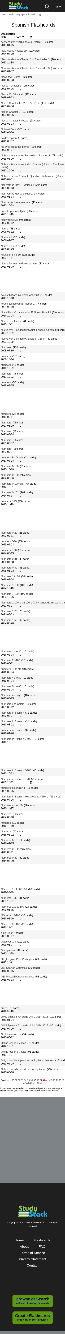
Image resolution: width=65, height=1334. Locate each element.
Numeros (6, 813)
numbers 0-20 (9, 541)
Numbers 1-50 (9, 620)
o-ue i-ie (5, 932)
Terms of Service (32, 1253)
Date (3, 36)
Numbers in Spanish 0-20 (15, 779)
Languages (20, 14)
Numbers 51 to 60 (11, 686)
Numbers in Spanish (12, 712)
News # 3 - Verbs (10, 76)
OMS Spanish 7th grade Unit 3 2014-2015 (24, 1016)
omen (4, 1007)
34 (25, 1080)
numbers (6, 356)
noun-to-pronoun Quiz (13, 211)
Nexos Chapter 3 (10, 111)
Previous (5, 1080)
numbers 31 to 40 (11, 668)
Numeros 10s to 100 (12, 906)
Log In (57, 6)
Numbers (6, 347)
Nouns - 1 (6, 237)
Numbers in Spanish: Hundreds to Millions (24, 796)
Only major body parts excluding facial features (27, 1060)
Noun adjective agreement (16, 202)
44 (57, 1080)
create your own (15, 1090)
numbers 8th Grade (12, 457)
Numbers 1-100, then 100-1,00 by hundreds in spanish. (32, 602)
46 (63, 1080)
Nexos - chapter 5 (11, 85)
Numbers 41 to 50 (11, 677)
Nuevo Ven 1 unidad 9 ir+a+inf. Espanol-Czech (27, 329)
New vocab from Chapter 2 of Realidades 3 (25, 68)
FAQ (42, 1246)
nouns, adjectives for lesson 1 (17, 303)
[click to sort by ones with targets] (31, 37)
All (11, 14)
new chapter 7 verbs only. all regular (21, 41)
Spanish (31, 14)
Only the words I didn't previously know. (23, 1069)
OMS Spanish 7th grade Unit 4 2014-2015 (24, 1025)
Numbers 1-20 (9, 611)
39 (41, 1080)
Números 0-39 (9, 857)
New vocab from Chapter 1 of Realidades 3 (25, 59)
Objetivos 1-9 (8, 941)
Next (39, 1083)
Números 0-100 (10, 848)
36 (31, 1080)
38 (38, 1080)
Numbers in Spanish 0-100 (16, 738)
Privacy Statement (32, 1259)
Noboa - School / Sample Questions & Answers (27, 176)
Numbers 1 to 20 (10, 576)
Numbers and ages (12, 695)
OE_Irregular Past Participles (17, 959)
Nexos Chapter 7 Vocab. (15, 120)
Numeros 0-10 (9, 840)
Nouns (4, 228)
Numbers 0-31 (9, 558)
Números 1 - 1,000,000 (14, 889)
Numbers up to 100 (12, 805)
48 (27, 1083)
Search (4, 14)
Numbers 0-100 (10, 466)
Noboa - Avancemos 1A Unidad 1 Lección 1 (25, 155)
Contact (32, 1265)
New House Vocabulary (14, 50)
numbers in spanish (12, 730)
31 (16, 1080)
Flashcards (42, 1240)
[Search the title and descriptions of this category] (40, 15)
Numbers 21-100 (10, 660)
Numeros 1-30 (9, 897)
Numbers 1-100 (10, 585)
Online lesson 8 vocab (13, 1051)
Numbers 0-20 (9, 532)
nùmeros (6, 822)
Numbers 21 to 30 (11, 651)
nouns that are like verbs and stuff (20, 294)
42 (51, 1080)
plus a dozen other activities (32, 1317)
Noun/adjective (9, 219)
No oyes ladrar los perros (15, 146)
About (24, 1246)
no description (9, 137)
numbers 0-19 (9, 501)
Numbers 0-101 (10, 492)
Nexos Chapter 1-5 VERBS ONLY (20, 103)
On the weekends (11, 1034)
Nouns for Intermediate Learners (19, 263)
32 (19, 1080)
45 (60, 1080)
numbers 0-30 (9, 550)
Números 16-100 (10, 915)
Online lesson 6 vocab (13, 1042)
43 (54, 1080)
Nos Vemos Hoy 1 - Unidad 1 (17, 184)
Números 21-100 (10, 924)
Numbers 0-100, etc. (12, 483)
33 (22, 1080)
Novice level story (11, 321)
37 (35, 1080)
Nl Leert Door (8, 129)
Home (19, 1240)
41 (47, 1080)
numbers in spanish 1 (13, 787)
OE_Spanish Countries (14, 967)
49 (31, 1083)
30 (13, 1080)
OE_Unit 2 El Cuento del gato (17, 976)
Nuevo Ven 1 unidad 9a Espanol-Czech (23, 338)
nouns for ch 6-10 (11, 254)
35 (28, 1080)
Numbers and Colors (12, 703)
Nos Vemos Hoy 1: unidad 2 (17, 193)
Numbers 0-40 (9, 567)
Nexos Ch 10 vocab (12, 94)
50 (34, 1083)
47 (24, 1083)
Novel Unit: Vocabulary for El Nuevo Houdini (26, 312)
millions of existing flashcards (33, 1300)
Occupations (8, 950)
